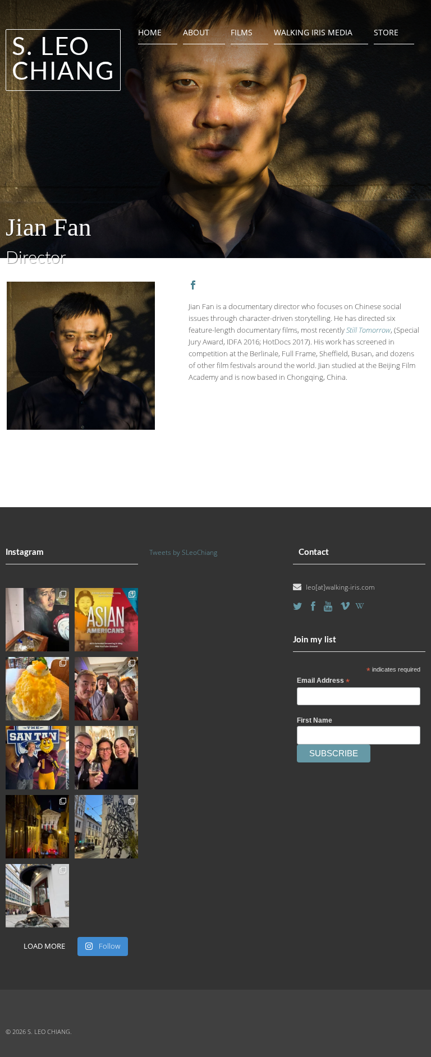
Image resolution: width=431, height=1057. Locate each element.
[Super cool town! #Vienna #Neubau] (106, 826)
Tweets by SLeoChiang (183, 552)
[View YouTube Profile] (328, 606)
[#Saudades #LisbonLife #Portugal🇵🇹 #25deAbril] (37, 826)
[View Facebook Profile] (193, 285)
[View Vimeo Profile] (345, 605)
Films (242, 32)
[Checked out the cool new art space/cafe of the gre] (37, 619)
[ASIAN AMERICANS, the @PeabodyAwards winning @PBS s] (106, 619)
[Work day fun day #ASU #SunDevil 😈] (37, 757)
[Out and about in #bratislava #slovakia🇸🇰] (37, 895)
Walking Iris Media (313, 32)
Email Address (323, 681)
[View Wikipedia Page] (359, 605)
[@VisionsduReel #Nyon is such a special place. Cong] (106, 757)
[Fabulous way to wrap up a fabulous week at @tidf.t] (106, 688)
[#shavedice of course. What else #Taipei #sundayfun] (37, 688)
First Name (314, 720)
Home (150, 32)
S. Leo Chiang (63, 60)
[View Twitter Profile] (297, 606)
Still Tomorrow (368, 330)
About (196, 32)
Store (386, 32)
